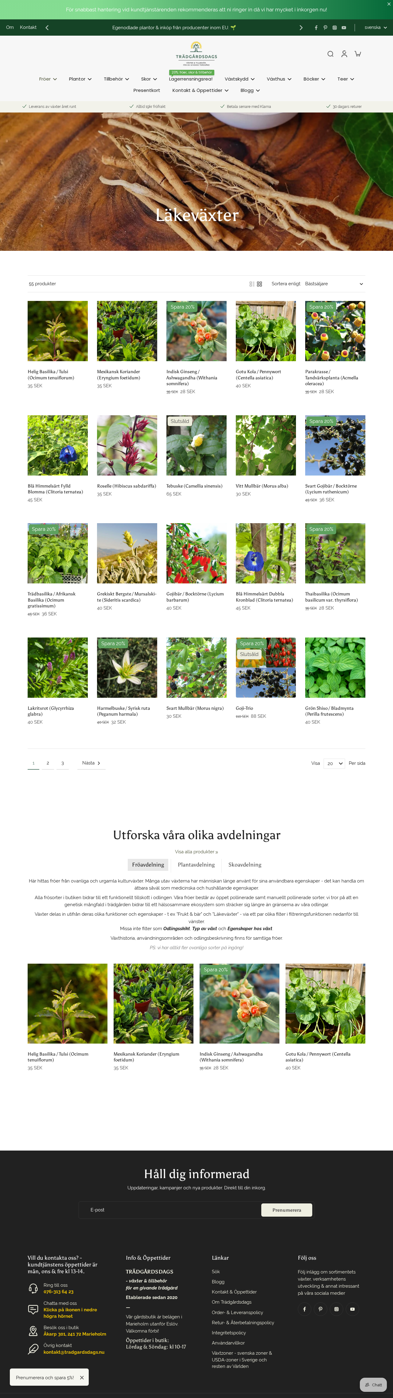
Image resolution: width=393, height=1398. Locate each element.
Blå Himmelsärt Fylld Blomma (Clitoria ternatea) (55, 489)
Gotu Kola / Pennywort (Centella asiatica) (258, 374)
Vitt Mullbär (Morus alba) (262, 486)
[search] (330, 53)
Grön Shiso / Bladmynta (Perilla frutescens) (329, 711)
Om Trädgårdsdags (231, 1302)
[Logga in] (344, 53)
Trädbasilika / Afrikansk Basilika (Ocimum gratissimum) (52, 600)
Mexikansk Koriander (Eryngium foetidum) (118, 374)
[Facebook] (316, 27)
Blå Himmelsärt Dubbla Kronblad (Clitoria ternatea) (264, 596)
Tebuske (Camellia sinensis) (194, 486)
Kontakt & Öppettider (234, 1292)
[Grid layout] (259, 284)
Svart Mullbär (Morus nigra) (195, 708)
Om (10, 27)
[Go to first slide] (301, 27)
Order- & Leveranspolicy (237, 1312)
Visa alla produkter (194, 852)
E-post (97, 1210)
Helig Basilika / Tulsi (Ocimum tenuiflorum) (51, 374)
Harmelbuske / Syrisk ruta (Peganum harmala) (123, 711)
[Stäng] (82, 1377)
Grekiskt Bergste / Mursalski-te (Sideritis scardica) (126, 596)
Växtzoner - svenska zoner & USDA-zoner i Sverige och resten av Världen (242, 1359)
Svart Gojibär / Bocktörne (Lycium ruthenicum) (331, 489)
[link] (217, 852)
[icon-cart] (357, 53)
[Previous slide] (47, 27)
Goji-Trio (244, 708)
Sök (216, 1271)
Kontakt (28, 27)
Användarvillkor (228, 1343)
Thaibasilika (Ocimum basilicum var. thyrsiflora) (331, 596)
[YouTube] (343, 27)
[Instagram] (334, 27)
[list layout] (252, 284)
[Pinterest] (325, 27)
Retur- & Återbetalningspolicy (243, 1322)
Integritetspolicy (229, 1333)
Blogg (218, 1282)
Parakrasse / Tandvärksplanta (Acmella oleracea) (331, 377)
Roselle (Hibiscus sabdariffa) (126, 486)
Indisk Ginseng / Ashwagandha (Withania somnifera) (191, 377)
